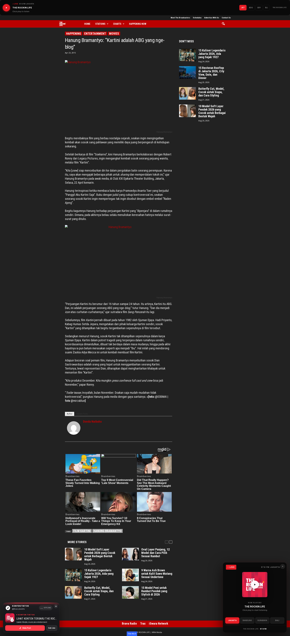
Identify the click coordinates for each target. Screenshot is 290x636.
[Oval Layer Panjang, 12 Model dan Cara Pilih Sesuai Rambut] (130, 554)
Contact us (226, 18)
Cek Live (51, 628)
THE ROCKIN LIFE (280, 7)
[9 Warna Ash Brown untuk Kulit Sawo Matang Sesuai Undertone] (130, 575)
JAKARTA (232, 620)
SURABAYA (262, 620)
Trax (143, 623)
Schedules (197, 18)
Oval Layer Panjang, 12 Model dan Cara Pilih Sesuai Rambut (155, 553)
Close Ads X (132, 634)
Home (87, 24)
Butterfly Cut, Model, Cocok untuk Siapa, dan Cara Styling (99, 591)
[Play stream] (255, 585)
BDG (251, 8)
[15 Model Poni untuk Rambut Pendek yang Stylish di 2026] (130, 592)
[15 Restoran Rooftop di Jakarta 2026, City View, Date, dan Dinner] (187, 72)
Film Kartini (82, 531)
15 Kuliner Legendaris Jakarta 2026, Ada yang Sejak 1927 (98, 574)
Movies (114, 33)
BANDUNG (247, 620)
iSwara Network (158, 623)
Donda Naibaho (92, 421)
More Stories (77, 542)
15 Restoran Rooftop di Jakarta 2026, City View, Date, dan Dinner (211, 73)
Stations (100, 24)
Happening (73, 33)
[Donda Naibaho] (73, 428)
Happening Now (137, 24)
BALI (277, 620)
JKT (243, 8)
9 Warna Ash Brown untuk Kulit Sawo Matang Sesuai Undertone (156, 574)
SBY (259, 8)
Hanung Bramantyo (107, 531)
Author (69, 414)
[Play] (6, 7)
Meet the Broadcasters (180, 18)
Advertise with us (211, 18)
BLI (266, 8)
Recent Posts (82, 414)
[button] (224, 24)
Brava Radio (129, 623)
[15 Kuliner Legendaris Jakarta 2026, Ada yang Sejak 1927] (73, 575)
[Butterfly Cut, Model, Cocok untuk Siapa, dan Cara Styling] (73, 592)
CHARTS (117, 24)
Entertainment (95, 33)
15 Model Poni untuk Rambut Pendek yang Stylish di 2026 (154, 591)
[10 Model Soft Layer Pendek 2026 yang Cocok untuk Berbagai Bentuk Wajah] (73, 554)
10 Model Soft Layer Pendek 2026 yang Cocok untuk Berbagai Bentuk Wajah (99, 554)
